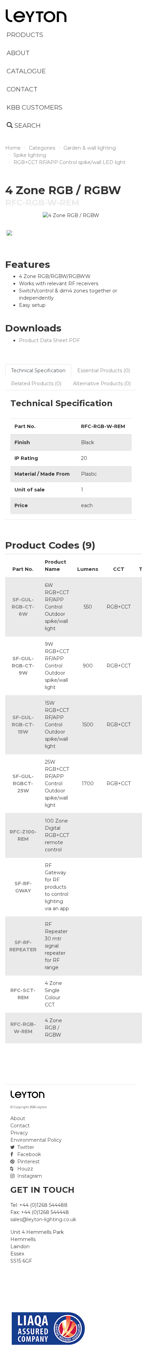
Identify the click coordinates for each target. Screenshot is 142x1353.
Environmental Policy (36, 1140)
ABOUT (18, 53)
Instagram (29, 1176)
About (17, 1118)
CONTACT (22, 89)
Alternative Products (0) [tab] (102, 383)
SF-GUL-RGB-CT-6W (23, 607)
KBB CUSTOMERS (34, 107)
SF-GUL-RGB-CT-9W (23, 665)
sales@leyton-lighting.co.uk (43, 1219)
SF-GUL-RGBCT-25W (23, 783)
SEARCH (27, 125)
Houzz (24, 1169)
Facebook (28, 1154)
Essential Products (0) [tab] (103, 370)
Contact (20, 1126)
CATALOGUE (26, 71)
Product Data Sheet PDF (49, 340)
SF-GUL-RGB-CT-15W (23, 724)
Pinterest (28, 1161)
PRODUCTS (25, 35)
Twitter (25, 1147)
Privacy (19, 1133)
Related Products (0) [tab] (36, 383)
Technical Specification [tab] (38, 370)
